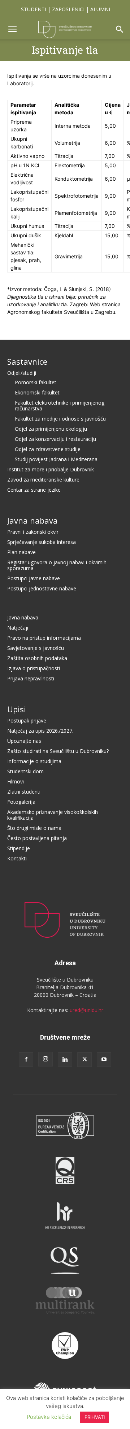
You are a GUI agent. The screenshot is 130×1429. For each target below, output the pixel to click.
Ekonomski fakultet (37, 392)
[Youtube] (104, 1059)
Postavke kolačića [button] (49, 1416)
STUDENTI (33, 9)
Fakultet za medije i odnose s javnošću (60, 418)
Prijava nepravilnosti (30, 678)
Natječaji (17, 627)
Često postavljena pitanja (37, 838)
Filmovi (15, 781)
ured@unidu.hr (86, 1010)
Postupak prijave (26, 720)
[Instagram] (45, 1059)
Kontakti (17, 858)
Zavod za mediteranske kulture (43, 479)
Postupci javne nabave (33, 578)
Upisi (16, 709)
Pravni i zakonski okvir (32, 531)
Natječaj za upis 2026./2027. (40, 730)
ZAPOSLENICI (68, 9)
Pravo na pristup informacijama (44, 637)
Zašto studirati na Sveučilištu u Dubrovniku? (58, 751)
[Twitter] (84, 1059)
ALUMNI (100, 9)
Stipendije (18, 848)
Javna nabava (32, 520)
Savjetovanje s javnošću (35, 647)
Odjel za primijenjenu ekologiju (51, 428)
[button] (12, 29)
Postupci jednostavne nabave (41, 588)
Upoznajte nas (24, 740)
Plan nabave (21, 552)
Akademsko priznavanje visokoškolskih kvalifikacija (52, 814)
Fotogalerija (21, 801)
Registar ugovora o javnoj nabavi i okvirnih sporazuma (57, 565)
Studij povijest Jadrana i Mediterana (56, 459)
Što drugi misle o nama (34, 827)
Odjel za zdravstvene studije (48, 449)
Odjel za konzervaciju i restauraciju (55, 438)
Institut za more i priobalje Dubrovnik (50, 469)
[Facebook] (26, 1059)
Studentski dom (25, 771)
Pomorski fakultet (35, 382)
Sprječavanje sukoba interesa (41, 542)
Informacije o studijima (34, 761)
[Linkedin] (65, 1059)
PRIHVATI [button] (94, 1417)
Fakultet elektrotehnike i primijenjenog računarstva (59, 405)
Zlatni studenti (23, 791)
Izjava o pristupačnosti (33, 668)
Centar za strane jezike (34, 489)
